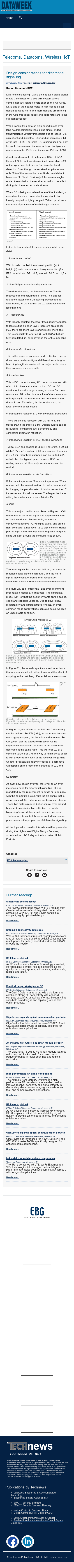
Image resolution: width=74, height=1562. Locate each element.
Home (9, 17)
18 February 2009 (14, 83)
